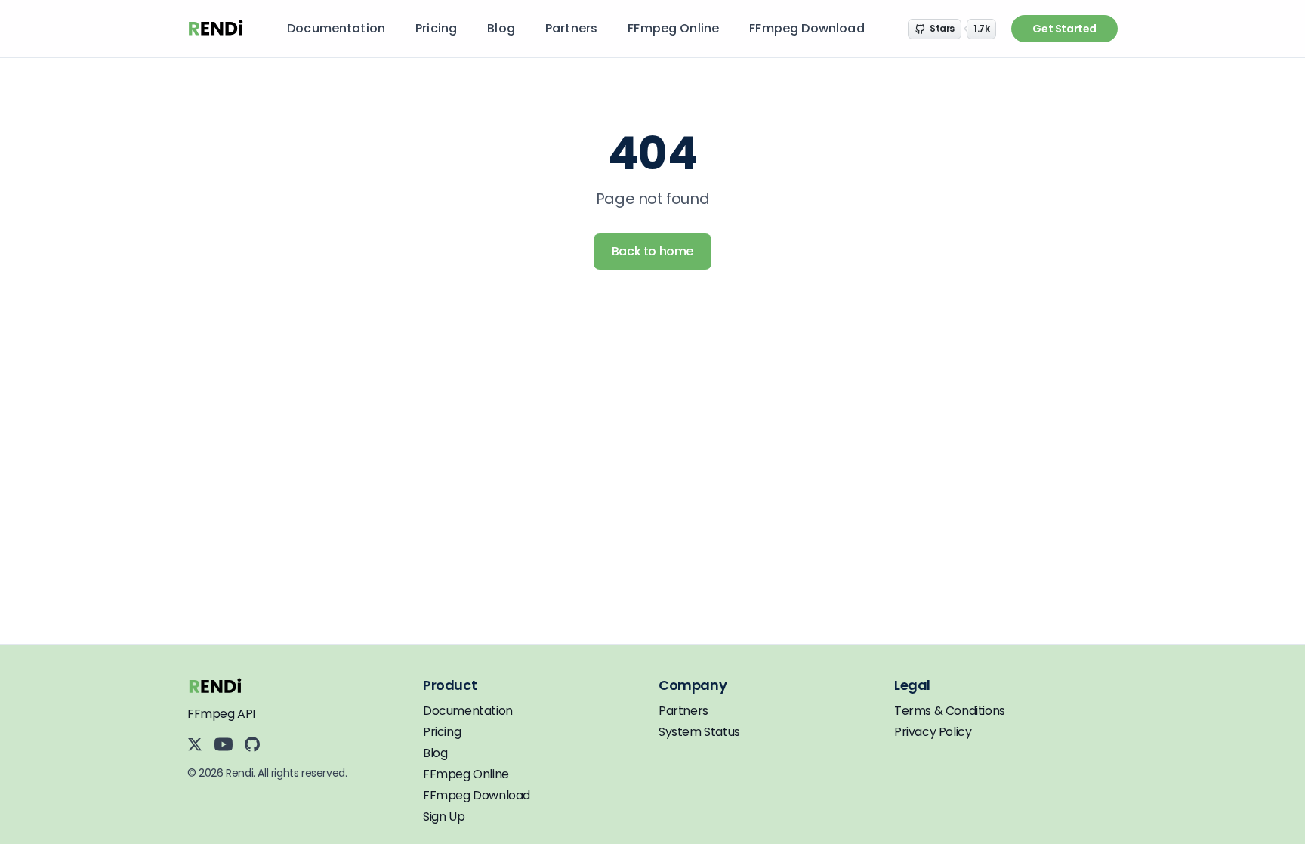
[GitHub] (252, 744)
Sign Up (443, 816)
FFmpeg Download (806, 28)
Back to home (652, 251)
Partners (571, 28)
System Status (699, 731)
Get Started (1064, 28)
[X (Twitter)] (194, 744)
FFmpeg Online (673, 28)
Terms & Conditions (949, 710)
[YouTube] (223, 744)
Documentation (336, 28)
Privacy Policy (932, 731)
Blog (501, 28)
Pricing (436, 28)
